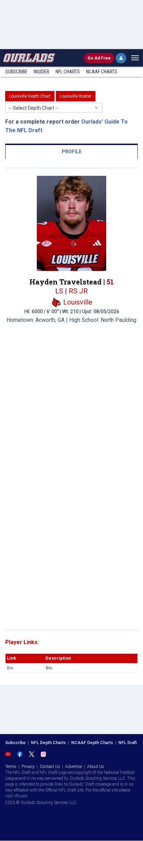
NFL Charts (68, 71)
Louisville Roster (76, 96)
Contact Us (50, 766)
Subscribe (16, 71)
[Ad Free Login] (121, 58)
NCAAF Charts (101, 71)
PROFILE (72, 151)
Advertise (73, 766)
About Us (95, 766)
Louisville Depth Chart (30, 96)
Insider (41, 71)
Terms (10, 766)
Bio (10, 667)
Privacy (28, 766)
